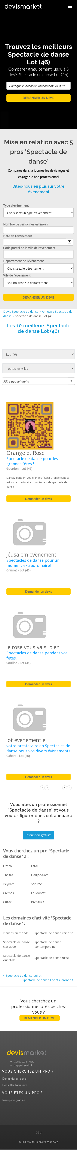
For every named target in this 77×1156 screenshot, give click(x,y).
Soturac (36, 884)
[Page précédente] (47, 787)
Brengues (37, 902)
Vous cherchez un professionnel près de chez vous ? (38, 1009)
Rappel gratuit (23, 1065)
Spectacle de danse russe (52, 958)
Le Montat (38, 893)
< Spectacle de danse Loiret (22, 975)
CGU (38, 1132)
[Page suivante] (64, 787)
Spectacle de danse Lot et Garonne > (48, 980)
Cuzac (7, 902)
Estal (34, 866)
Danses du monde (16, 933)
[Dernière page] (69, 787)
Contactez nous (24, 1061)
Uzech (7, 866)
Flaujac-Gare (40, 875)
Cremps (8, 893)
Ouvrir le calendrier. (69, 242)
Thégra (8, 875)
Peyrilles (9, 884)
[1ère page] (42, 787)
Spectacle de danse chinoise (53, 933)
